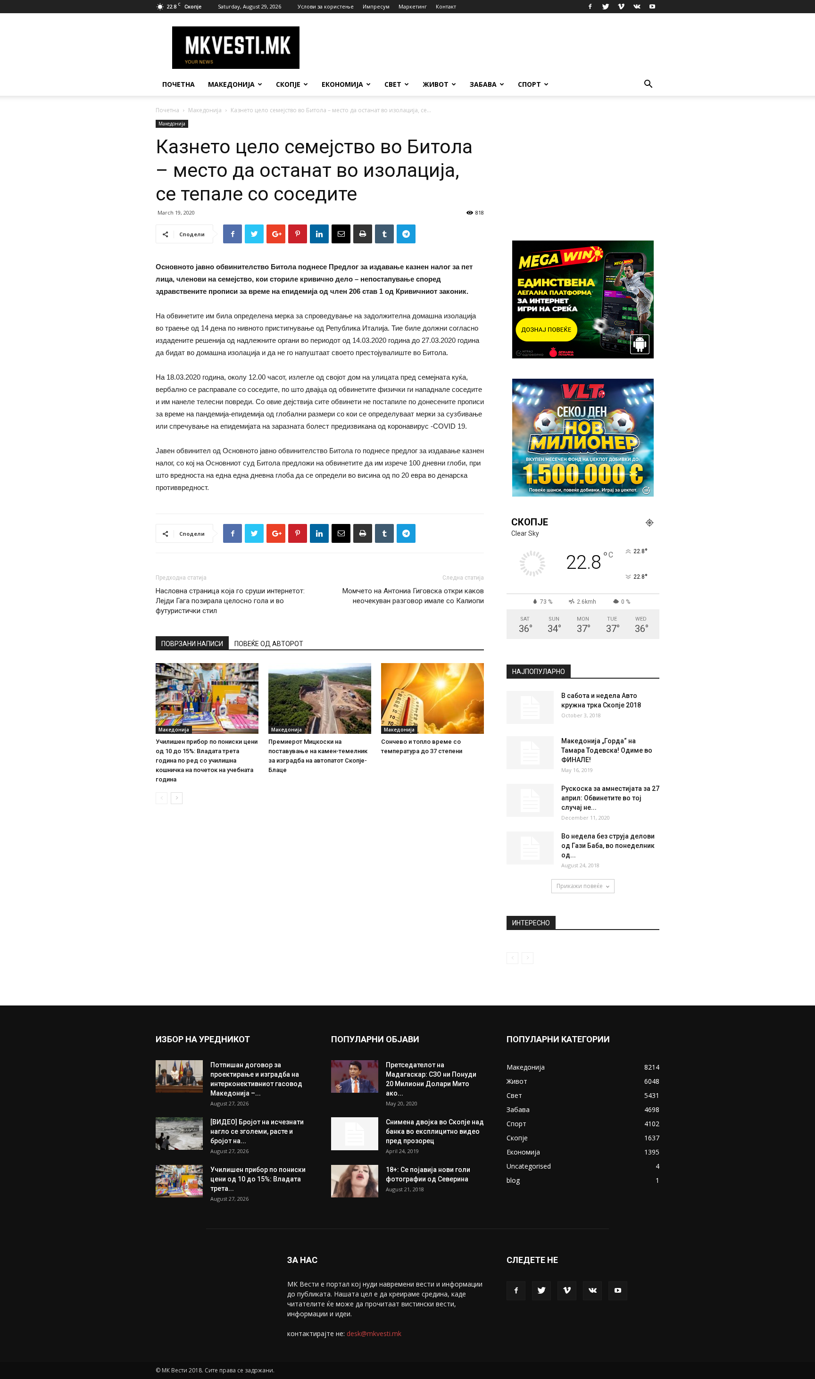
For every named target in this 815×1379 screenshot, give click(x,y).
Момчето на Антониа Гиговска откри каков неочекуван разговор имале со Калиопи (413, 596)
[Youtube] (652, 6)
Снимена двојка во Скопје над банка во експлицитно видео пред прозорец (435, 1131)
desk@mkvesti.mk (374, 1333)
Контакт (446, 6)
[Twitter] (606, 6)
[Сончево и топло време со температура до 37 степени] (432, 698)
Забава (483, 84)
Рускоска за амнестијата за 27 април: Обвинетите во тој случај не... (610, 798)
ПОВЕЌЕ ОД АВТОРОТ (268, 644)
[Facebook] (590, 6)
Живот (436, 84)
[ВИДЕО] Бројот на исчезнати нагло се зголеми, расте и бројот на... (257, 1131)
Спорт (529, 84)
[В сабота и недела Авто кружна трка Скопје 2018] (530, 707)
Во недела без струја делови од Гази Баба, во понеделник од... (608, 845)
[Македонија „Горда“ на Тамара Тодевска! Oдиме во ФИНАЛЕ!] (530, 752)
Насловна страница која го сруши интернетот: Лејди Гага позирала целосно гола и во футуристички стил (230, 601)
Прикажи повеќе (580, 886)
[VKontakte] (637, 6)
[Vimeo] (621, 6)
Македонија (231, 84)
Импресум (376, 6)
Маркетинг (413, 6)
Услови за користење (326, 6)
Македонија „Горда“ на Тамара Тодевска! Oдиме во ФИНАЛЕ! (606, 750)
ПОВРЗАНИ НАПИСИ (192, 644)
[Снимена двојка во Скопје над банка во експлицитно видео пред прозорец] (354, 1133)
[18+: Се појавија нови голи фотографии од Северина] (354, 1181)
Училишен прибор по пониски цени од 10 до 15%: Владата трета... (258, 1179)
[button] (648, 85)
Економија (342, 84)
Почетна (178, 84)
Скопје (288, 84)
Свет (392, 84)
